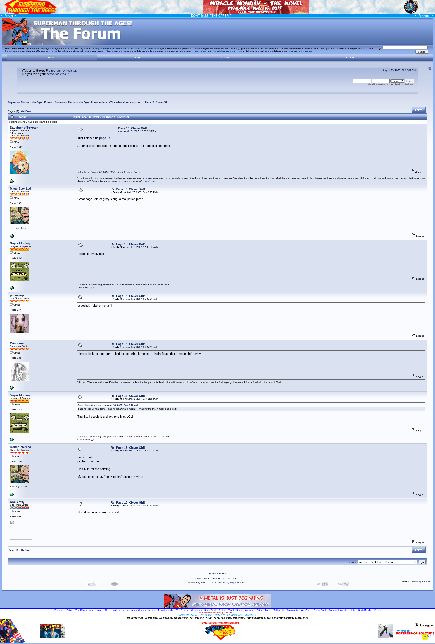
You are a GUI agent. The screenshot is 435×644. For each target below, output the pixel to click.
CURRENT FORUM (217, 573)
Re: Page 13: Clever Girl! (128, 189)
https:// (127, 48)
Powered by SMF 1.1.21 (200, 582)
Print (418, 110)
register (71, 70)
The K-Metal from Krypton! (126, 102)
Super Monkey (20, 243)
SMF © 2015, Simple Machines (231, 582)
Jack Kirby (150, 181)
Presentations (81, 102)
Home (51, 57)
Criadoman (17, 343)
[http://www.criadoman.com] (12, 389)
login (59, 70)
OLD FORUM (213, 578)
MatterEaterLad (20, 188)
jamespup (17, 295)
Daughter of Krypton (24, 127)
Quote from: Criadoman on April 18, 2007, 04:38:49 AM (107, 405)
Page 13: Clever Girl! (157, 102)
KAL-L (236, 578)
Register (350, 57)
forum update (305, 51)
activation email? (58, 74)
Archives (200, 578)
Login (225, 57)
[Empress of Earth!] (12, 182)
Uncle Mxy (17, 502)
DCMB (226, 578)
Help (137, 57)
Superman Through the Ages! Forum (30, 102)
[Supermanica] (12, 237)
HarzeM (426, 582)
